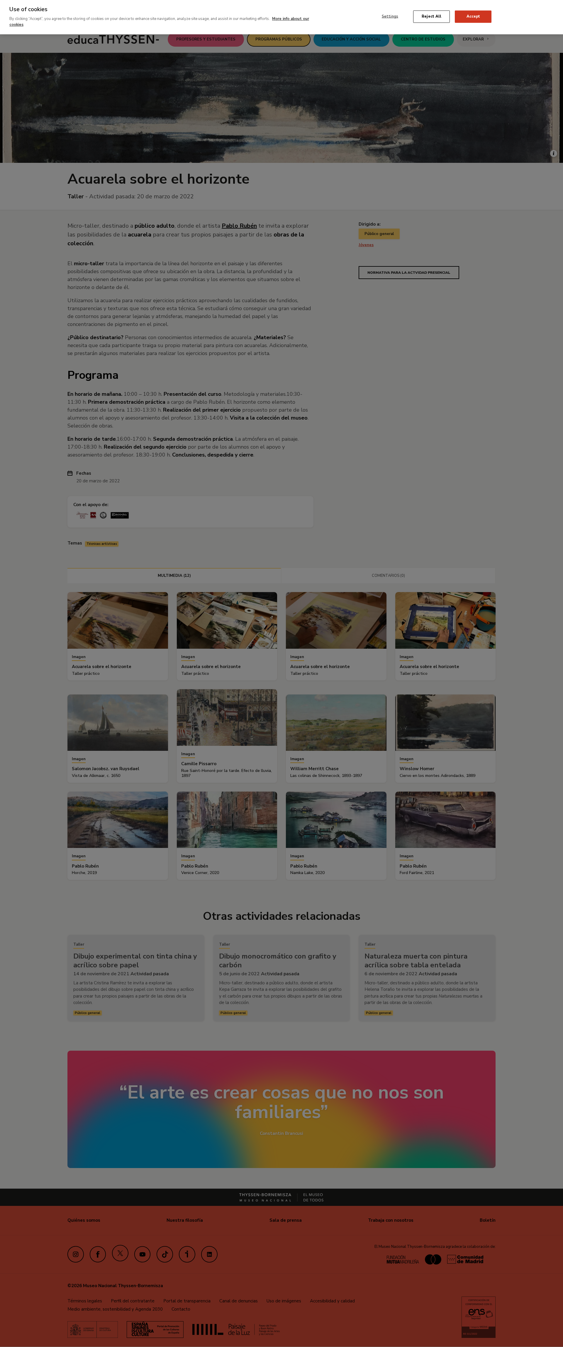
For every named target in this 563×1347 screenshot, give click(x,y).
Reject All (431, 16)
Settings (390, 16)
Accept (473, 16)
